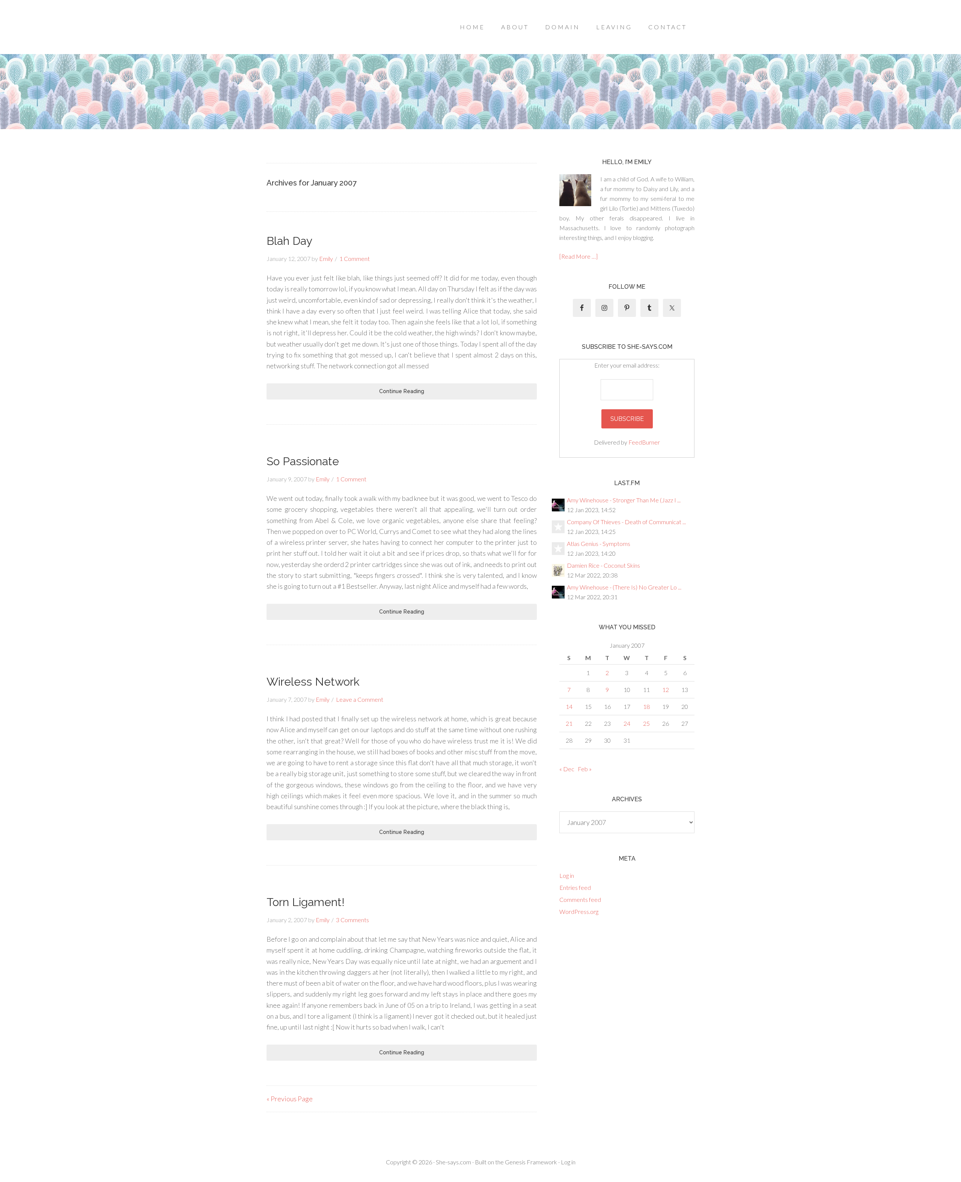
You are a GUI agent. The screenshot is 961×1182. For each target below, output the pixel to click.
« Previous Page (290, 1099)
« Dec (566, 768)
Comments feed (580, 899)
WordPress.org (578, 911)
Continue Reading (401, 391)
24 (627, 723)
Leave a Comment (359, 699)
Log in (566, 875)
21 (569, 723)
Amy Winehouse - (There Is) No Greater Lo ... (624, 587)
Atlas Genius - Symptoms (598, 543)
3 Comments (352, 919)
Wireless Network (313, 681)
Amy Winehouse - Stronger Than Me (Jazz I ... (624, 500)
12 (665, 689)
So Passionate (303, 461)
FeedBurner (644, 442)
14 (569, 706)
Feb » (585, 768)
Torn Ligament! (306, 902)
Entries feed (575, 887)
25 (646, 723)
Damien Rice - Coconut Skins (603, 565)
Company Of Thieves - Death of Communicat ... (626, 521)
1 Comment (354, 258)
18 (646, 706)
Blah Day (289, 240)
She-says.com (453, 1161)
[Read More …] (578, 256)
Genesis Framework (531, 1161)
